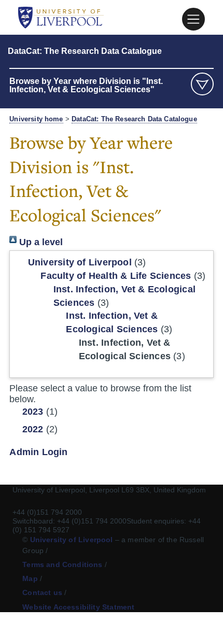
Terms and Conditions (62, 564)
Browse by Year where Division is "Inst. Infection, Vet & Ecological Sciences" (86, 85)
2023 (33, 411)
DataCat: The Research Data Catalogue (85, 51)
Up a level (40, 242)
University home (36, 119)
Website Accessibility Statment (78, 607)
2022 (33, 429)
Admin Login (38, 452)
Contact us (42, 592)
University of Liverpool (80, 262)
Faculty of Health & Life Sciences (115, 276)
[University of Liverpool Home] (61, 17)
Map (30, 578)
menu (202, 84)
